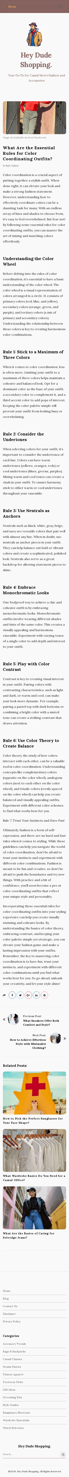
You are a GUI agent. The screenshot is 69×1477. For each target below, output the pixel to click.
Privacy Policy (12, 1321)
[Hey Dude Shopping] (34, 35)
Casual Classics (12, 1359)
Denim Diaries (12, 1366)
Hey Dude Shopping (36, 60)
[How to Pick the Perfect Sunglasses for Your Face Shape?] (34, 1093)
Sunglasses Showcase (16, 1412)
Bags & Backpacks (14, 1351)
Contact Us (10, 1306)
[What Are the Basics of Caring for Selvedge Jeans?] (34, 1207)
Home (7, 1291)
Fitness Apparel (13, 1374)
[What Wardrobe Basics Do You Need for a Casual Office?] (34, 1150)
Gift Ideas (9, 1389)
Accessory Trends (14, 1344)
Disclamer (9, 1314)
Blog (6, 1298)
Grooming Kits (12, 1397)
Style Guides (12, 165)
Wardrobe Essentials (16, 1420)
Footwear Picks (13, 1382)
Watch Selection (13, 1428)
